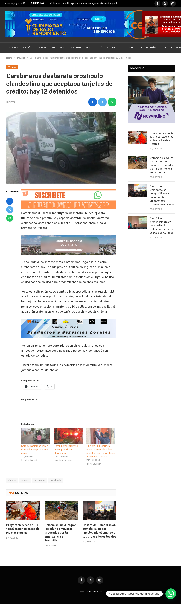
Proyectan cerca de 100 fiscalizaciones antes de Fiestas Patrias (23, 529)
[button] (170, 593)
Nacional (59, 47)
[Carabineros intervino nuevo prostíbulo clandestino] (68, 436)
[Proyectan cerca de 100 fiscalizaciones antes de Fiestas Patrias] (23, 510)
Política (102, 47)
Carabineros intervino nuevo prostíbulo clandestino (66, 449)
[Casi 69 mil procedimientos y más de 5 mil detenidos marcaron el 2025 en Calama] (137, 222)
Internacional (81, 47)
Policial (42, 47)
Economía (148, 47)
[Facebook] (9, 201)
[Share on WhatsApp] (112, 102)
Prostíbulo (56, 480)
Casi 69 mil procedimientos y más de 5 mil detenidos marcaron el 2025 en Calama (162, 225)
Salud (133, 47)
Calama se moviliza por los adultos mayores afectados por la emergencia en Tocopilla (85, 3)
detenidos (39, 480)
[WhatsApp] (9, 218)
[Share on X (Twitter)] (102, 102)
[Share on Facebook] (92, 102)
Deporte (118, 47)
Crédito (25, 480)
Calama (12, 47)
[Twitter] (9, 209)
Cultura (166, 47)
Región (27, 47)
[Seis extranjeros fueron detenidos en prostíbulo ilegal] (35, 436)
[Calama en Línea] (139, 24)
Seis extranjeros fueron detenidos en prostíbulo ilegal (34, 449)
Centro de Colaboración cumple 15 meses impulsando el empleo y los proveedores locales (99, 530)
